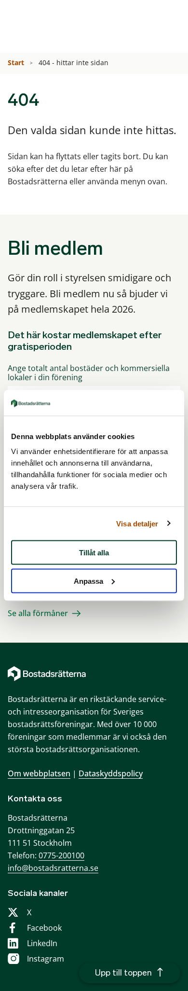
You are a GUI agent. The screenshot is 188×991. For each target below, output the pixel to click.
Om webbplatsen (39, 773)
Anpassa (88, 581)
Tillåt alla (94, 553)
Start (17, 62)
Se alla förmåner (38, 613)
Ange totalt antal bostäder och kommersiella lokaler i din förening (89, 373)
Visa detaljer (137, 523)
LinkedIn (42, 943)
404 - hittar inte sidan (74, 62)
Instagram (45, 958)
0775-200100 (61, 855)
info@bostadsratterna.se (53, 868)
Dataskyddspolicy (111, 773)
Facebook (44, 927)
